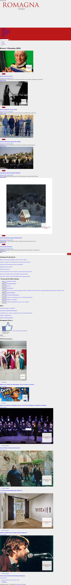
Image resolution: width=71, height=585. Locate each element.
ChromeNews (18, 584)
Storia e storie (5, 34)
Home (3, 28)
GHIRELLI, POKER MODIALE (7, 288)
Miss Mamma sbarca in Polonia (6, 266)
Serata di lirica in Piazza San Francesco (10, 448)
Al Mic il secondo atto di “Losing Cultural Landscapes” (13, 532)
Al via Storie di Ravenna (6, 246)
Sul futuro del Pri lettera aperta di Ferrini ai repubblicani (11, 264)
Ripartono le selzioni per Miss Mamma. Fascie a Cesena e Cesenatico (13, 259)
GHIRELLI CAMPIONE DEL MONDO (9, 281)
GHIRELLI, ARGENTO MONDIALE (8, 292)
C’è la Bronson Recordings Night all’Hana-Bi (11, 490)
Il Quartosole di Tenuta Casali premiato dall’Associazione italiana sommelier (15, 276)
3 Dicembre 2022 (9, 78)
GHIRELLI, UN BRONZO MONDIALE (9, 283)
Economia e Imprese (6, 33)
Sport (3, 36)
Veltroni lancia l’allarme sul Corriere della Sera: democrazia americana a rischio (16, 271)
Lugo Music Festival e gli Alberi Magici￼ (10, 173)
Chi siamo (4, 35)
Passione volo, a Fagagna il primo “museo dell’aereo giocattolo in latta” (14, 274)
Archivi (1, 335)
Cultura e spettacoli (6, 31)
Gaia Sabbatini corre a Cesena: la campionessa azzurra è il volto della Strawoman (16, 313)
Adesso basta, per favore (5, 269)
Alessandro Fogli (3, 78)
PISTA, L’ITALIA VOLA (6, 286)
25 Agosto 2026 (3, 386)
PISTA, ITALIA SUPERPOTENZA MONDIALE (10, 295)
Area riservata (4, 582)
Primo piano (4, 29)
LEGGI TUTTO (3, 80)
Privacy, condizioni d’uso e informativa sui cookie (10, 580)
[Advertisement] (35, 19)
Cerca (1, 252)
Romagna (3, 74)
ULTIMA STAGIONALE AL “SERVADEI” (9, 299)
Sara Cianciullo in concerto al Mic (8, 109)
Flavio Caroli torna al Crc (6, 76)
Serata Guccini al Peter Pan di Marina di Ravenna (12, 575)
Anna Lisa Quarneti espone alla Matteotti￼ (11, 237)
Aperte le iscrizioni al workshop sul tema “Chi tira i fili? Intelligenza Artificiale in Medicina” (23, 405)
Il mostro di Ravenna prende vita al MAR (10, 141)
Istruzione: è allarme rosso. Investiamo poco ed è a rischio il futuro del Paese (15, 262)
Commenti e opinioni (6, 30)
